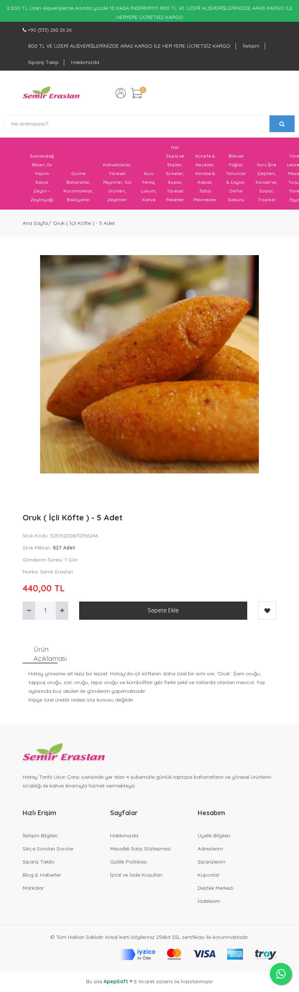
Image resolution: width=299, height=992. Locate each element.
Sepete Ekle (163, 610)
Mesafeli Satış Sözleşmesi (140, 848)
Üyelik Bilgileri (214, 835)
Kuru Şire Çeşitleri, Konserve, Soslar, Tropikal (266, 182)
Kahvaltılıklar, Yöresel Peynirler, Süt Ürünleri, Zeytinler (117, 182)
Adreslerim (210, 848)
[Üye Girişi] (120, 93)
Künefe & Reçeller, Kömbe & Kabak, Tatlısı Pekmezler (205, 177)
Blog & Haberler (42, 875)
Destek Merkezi (215, 888)
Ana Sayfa (35, 223)
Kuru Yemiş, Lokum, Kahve (148, 186)
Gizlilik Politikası (128, 861)
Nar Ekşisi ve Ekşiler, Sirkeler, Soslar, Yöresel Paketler (175, 173)
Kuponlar (209, 875)
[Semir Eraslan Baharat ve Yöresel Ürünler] (51, 93)
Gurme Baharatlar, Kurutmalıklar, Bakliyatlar (78, 186)
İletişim (251, 46)
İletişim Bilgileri (40, 835)
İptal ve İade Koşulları (136, 875)
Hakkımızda (85, 62)
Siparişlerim (211, 861)
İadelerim (209, 901)
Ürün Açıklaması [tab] (46, 654)
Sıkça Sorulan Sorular (48, 848)
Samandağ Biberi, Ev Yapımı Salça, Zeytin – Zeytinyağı (42, 177)
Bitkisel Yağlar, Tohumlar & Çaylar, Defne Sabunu (236, 177)
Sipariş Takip (43, 62)
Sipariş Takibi (38, 861)
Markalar (33, 888)
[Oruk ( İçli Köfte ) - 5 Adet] (149, 364)
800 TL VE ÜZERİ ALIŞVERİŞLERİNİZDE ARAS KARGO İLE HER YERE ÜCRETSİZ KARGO (129, 46)
